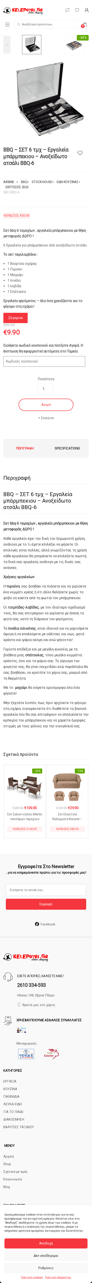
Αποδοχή (46, 1243)
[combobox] (46, 24)
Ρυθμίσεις (46, 1268)
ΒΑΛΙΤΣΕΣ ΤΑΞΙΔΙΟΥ (18, 1127)
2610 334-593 (31, 985)
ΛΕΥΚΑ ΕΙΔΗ (12, 1104)
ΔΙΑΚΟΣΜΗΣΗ (13, 1119)
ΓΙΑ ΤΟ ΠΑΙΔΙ (13, 1112)
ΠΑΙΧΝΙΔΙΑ (11, 1097)
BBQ (24, 182)
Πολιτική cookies (32, 1277)
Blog (6, 1187)
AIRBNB (8, 182)
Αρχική (8, 1156)
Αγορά (46, 405)
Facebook (48, 924)
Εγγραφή (46, 904)
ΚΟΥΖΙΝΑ (10, 1089)
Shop (7, 1164)
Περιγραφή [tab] (25, 448)
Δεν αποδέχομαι (46, 1256)
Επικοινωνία (12, 1179)
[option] (46, 99)
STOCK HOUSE (42, 182)
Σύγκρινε (47, 418)
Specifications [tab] (67, 448)
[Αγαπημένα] (83, 152)
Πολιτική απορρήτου (58, 1277)
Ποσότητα (46, 379)
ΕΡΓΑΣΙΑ (9, 1081)
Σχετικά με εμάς (15, 1172)
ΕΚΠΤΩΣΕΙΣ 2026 (17, 187)
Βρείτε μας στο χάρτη (39, 1005)
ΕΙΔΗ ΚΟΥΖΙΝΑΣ (67, 182)
